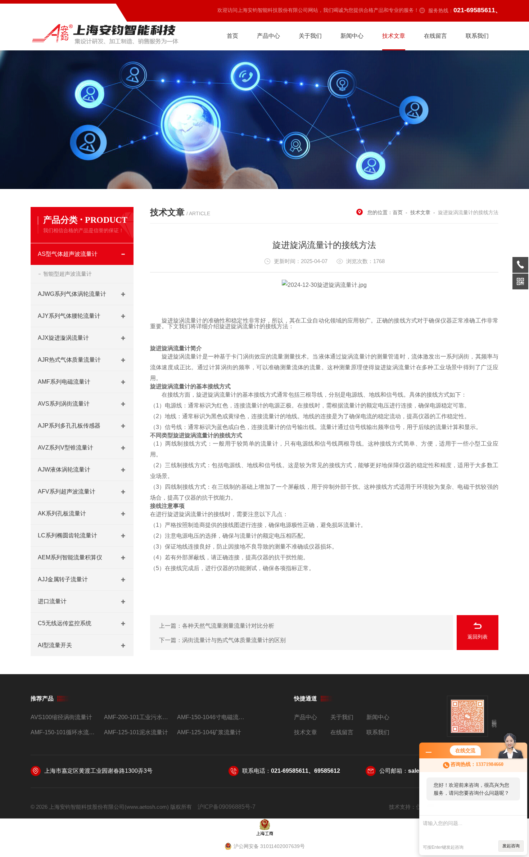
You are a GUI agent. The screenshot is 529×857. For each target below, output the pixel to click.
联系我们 (477, 36)
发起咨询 (511, 845)
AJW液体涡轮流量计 (64, 469)
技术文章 (393, 36)
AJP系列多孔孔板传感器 (69, 426)
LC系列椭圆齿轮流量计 (67, 535)
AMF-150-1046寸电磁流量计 (210, 717)
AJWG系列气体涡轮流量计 (72, 294)
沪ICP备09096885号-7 (227, 807)
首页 (232, 36)
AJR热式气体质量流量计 (69, 360)
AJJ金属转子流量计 (63, 579)
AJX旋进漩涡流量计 (63, 338)
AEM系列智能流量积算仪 (70, 557)
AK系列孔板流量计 (62, 513)
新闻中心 (351, 36)
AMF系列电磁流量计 (64, 382)
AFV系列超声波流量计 (66, 491)
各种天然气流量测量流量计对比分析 (228, 626)
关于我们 (310, 36)
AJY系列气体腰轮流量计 (69, 316)
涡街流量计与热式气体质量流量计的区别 (234, 640)
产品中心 (268, 36)
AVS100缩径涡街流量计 (61, 717)
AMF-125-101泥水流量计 (136, 732)
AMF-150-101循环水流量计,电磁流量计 (64, 732)
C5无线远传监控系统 (64, 623)
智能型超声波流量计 (67, 274)
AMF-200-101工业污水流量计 (137, 717)
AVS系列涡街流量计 (64, 404)
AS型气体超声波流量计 (68, 254)
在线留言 (435, 36)
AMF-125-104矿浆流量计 (209, 732)
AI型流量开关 (55, 645)
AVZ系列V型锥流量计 (65, 448)
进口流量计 (52, 601)
